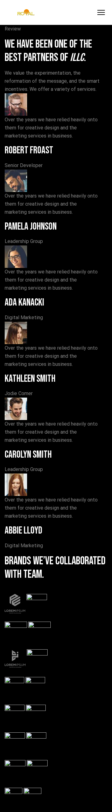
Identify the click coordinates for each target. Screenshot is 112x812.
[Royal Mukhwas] (26, 13)
